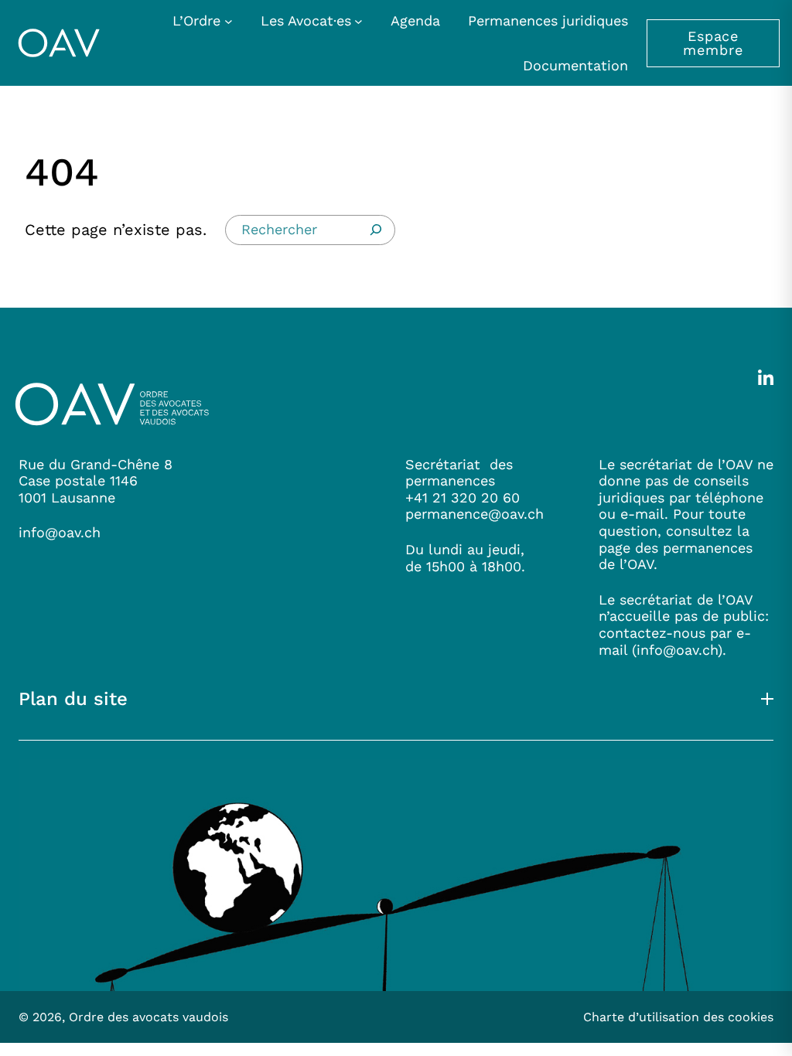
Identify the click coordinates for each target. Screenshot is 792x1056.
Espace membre (712, 43)
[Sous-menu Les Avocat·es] (358, 20)
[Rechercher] (376, 229)
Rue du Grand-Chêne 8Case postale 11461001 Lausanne (95, 481)
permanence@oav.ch (474, 514)
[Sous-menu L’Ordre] (228, 20)
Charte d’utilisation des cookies (678, 1017)
